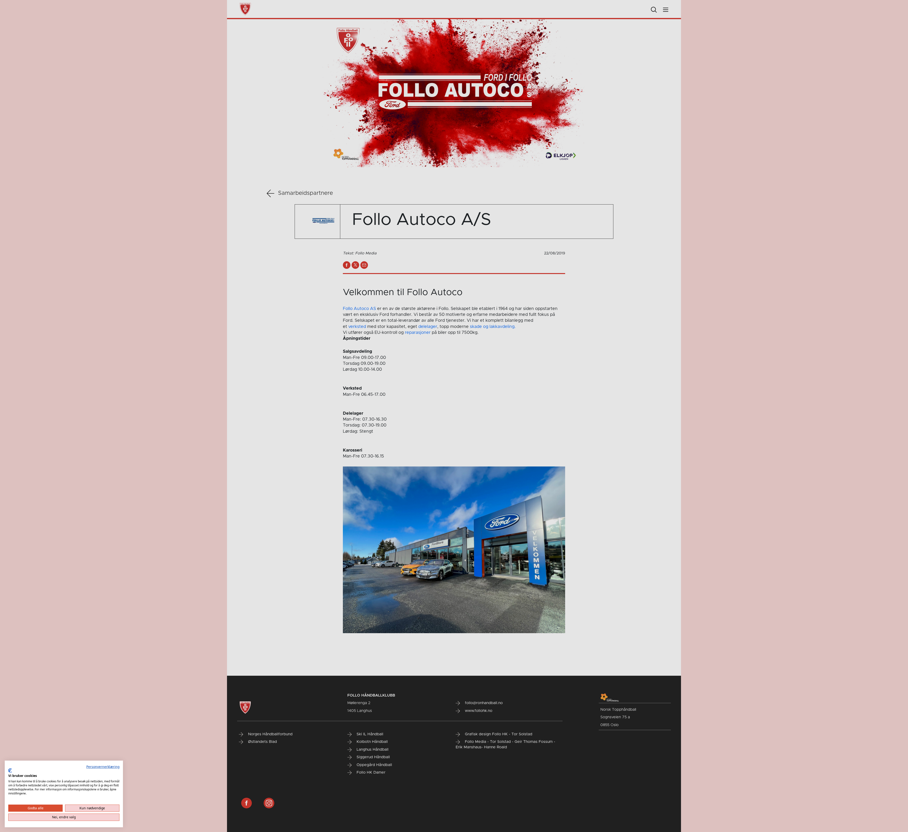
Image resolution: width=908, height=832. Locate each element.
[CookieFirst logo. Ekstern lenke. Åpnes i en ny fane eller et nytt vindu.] (10, 770)
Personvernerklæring (102, 766)
